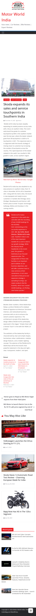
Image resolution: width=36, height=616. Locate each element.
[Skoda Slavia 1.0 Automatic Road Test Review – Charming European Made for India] (18, 456)
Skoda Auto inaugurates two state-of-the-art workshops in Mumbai (8, 379)
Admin (19, 120)
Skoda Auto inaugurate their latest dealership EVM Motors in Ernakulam (23, 364)
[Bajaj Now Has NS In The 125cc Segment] (18, 492)
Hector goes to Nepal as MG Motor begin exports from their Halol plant (19, 398)
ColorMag (5, 612)
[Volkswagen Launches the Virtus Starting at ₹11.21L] (18, 422)
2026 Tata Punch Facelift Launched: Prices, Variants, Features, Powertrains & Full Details (16, 579)
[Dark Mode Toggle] (30, 610)
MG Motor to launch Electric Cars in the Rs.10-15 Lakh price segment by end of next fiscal (18, 407)
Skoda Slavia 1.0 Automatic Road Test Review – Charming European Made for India (18, 477)
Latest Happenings (16, 99)
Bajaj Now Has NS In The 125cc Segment (17, 512)
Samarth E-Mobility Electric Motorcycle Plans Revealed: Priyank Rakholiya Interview (21, 564)
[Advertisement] (18, 53)
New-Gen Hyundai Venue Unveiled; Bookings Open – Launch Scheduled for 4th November (23, 591)
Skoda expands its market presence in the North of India (9, 362)
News (24, 99)
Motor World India (19, 609)
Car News (6, 99)
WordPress (14, 612)
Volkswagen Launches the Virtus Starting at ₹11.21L (17, 442)
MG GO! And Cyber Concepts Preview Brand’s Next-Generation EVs (22, 536)
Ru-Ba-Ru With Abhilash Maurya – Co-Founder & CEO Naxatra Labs (23, 549)
